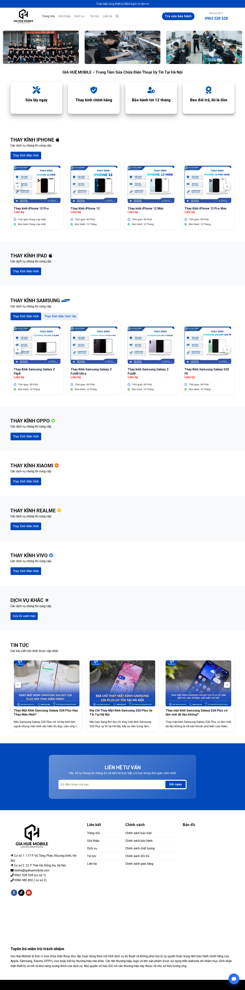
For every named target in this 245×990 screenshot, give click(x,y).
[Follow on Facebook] (14, 893)
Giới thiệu (64, 16)
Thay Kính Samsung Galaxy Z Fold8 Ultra (91, 371)
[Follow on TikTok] (21, 893)
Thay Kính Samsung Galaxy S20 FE (207, 371)
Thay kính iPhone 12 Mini (145, 208)
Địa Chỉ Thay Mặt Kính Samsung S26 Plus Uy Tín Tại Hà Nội (121, 712)
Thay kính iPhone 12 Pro (31, 208)
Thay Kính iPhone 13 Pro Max (205, 208)
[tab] (26, 155)
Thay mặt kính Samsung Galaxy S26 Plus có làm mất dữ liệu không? (197, 712)
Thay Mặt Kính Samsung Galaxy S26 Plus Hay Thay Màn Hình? (46, 712)
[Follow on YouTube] (29, 893)
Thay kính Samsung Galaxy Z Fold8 (148, 371)
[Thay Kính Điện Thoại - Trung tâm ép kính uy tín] (23, 16)
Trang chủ (48, 16)
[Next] (227, 186)
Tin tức (94, 16)
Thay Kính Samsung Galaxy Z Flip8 (34, 371)
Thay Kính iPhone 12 (85, 208)
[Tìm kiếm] (117, 16)
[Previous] (18, 186)
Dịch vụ (79, 16)
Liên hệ (107, 16)
